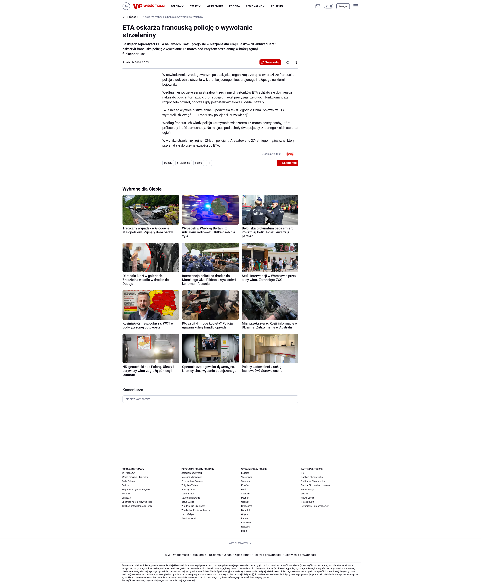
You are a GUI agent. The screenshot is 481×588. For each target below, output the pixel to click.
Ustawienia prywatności (299, 555)
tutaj (192, 580)
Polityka (277, 6)
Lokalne (245, 473)
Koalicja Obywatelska (312, 477)
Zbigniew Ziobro (190, 485)
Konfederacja (308, 489)
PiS (302, 473)
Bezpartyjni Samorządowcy (315, 506)
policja (199, 162)
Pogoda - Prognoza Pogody (136, 489)
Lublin (244, 531)
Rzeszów (245, 526)
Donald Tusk (188, 493)
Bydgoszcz (246, 506)
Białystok (245, 510)
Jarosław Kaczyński (192, 473)
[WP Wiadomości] (152, 6)
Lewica (304, 493)
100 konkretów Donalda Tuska (137, 506)
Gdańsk (245, 502)
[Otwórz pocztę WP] (318, 6)
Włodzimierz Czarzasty (193, 506)
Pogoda (234, 6)
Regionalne (254, 6)
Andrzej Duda (188, 489)
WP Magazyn (128, 473)
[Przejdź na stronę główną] (126, 9)
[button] (328, 6)
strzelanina (183, 162)
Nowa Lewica (308, 497)
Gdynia (244, 514)
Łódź (243, 489)
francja (168, 162)
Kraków (245, 485)
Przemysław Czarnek (192, 481)
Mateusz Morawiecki (192, 477)
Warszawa (246, 477)
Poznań (245, 497)
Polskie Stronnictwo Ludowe (315, 485)
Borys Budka (188, 502)
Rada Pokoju (128, 481)
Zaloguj (343, 6)
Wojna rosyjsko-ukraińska (135, 477)
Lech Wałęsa (188, 514)
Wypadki (126, 493)
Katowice (246, 522)
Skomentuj (272, 62)
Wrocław (245, 481)
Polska (176, 6)
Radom (245, 518)
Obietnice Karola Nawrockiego (137, 502)
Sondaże (126, 497)
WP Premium (215, 6)
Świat (194, 6)
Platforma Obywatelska (313, 481)
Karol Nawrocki (189, 518)
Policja (125, 485)
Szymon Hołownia (191, 497)
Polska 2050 (307, 502)
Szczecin (245, 493)
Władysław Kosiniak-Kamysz (196, 510)
